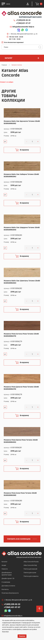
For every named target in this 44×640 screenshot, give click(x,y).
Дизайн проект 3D (8, 578)
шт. (5, 141)
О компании (6, 582)
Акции (4, 565)
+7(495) (23, 20)
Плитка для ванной (30, 569)
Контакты (5, 589)
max (18, 30)
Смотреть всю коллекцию (18, 539)
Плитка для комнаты (31, 576)
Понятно (22, 636)
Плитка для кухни (30, 572)
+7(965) (23, 23)
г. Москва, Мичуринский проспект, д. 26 (23, 34)
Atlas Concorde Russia (31, 561)
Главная (4, 65)
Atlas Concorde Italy (30, 565)
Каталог (4, 561)
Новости (5, 569)
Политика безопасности (10, 593)
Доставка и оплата (8, 586)
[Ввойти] (28, 4)
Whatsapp (22, 30)
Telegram (26, 30)
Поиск (39, 47)
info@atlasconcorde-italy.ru (23, 27)
